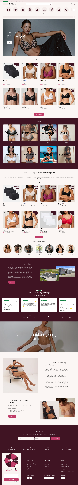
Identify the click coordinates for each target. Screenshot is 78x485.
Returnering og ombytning (32, 464)
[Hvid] (4, 80)
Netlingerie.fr (25, 275)
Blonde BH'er (12, 416)
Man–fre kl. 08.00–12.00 (65, 466)
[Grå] (23, 80)
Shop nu (9, 42)
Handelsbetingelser (47, 463)
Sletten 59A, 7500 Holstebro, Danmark (67, 471)
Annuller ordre (46, 468)
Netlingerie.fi (28, 273)
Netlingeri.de (15, 275)
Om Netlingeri (29, 469)
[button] (39, 4)
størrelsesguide (47, 386)
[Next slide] (47, 295)
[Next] (73, 10)
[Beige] (6, 80)
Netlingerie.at (20, 275)
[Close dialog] (3, 454)
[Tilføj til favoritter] (4, 64)
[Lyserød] (59, 228)
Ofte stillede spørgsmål (31, 463)
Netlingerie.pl (10, 275)
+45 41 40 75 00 (64, 468)
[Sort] (3, 80)
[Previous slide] (30, 295)
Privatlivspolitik (46, 466)
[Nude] (25, 106)
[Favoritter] (71, 4)
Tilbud (39, 182)
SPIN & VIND (11, 479)
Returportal (29, 466)
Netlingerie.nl (16, 276)
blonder (16, 405)
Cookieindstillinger (47, 464)
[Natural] (21, 80)
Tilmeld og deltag (55, 438)
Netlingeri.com (22, 276)
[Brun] (63, 80)
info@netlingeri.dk (64, 464)
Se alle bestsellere (39, 114)
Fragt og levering (30, 468)
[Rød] (7, 106)
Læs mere (11, 282)
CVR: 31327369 (64, 469)
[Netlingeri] (13, 4)
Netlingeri (62, 463)
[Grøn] (42, 80)
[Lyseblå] (25, 80)
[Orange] (45, 106)
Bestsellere (39, 60)
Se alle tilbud (39, 237)
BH (46, 382)
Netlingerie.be (10, 276)
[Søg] (50, 4)
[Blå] (24, 80)
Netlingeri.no (23, 273)
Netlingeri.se (19, 273)
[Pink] (40, 80)
